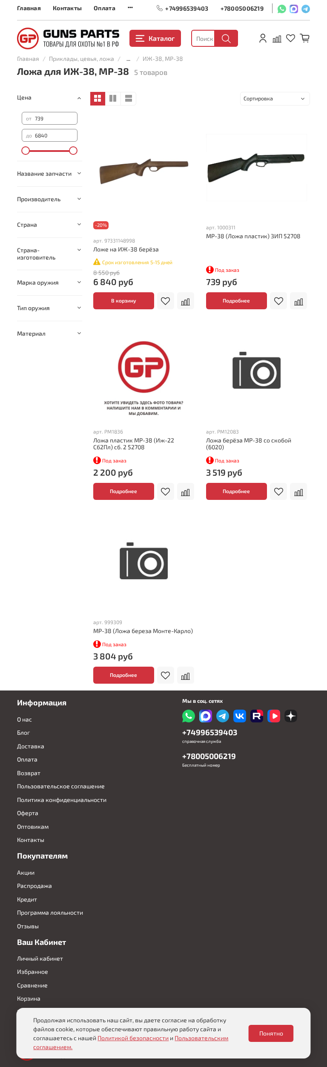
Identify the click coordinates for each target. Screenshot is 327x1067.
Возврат (28, 772)
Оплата (104, 7)
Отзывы (28, 926)
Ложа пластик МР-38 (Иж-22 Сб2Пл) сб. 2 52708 (133, 443)
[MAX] (294, 8)
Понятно (271, 1033)
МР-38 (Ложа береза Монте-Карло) (143, 630)
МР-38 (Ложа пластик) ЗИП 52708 (253, 236)
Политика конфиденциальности (61, 799)
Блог (23, 732)
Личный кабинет (40, 958)
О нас (24, 719)
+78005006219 (242, 7)
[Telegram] (305, 8)
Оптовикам (33, 826)
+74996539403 (186, 7)
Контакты (67, 7)
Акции (25, 872)
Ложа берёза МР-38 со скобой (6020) (248, 443)
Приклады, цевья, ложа (81, 58)
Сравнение (32, 985)
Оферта (27, 812)
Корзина (28, 998)
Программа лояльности (50, 912)
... (128, 58)
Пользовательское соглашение (61, 786)
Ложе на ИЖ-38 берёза (126, 249)
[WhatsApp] (282, 8)
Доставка (30, 746)
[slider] (26, 150)
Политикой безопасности (133, 1037)
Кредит (27, 899)
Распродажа (34, 885)
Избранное (32, 971)
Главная (29, 7)
